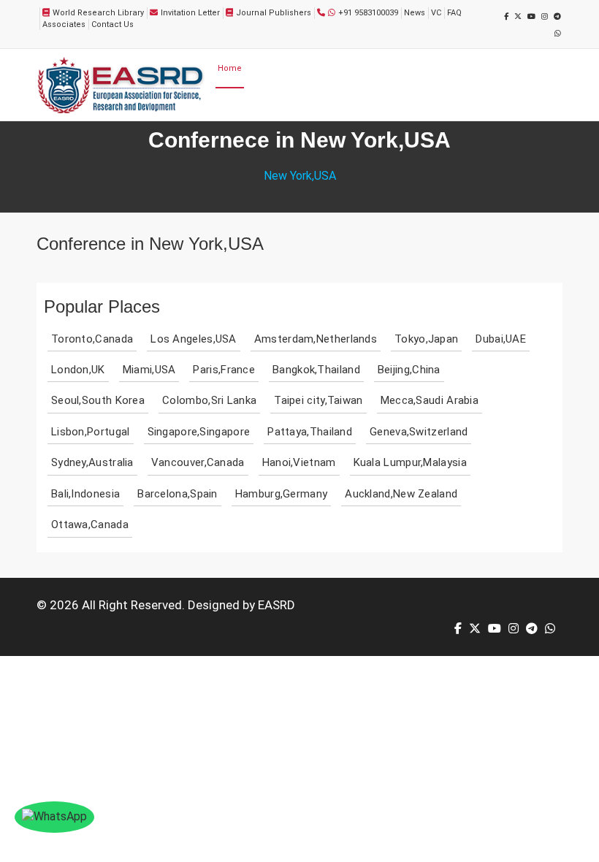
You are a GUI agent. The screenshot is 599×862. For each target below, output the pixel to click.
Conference (412, 68)
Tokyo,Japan (426, 339)
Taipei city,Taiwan (318, 400)
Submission (361, 68)
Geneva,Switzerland (419, 431)
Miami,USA (149, 369)
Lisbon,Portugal (90, 431)
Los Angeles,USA (193, 339)
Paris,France (224, 369)
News (414, 13)
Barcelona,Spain (177, 493)
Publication (463, 68)
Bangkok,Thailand (316, 369)
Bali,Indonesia (85, 493)
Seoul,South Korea (98, 400)
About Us (263, 68)
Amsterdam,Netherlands (315, 339)
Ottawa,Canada (90, 524)
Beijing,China (409, 369)
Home (230, 68)
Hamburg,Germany (281, 493)
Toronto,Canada (92, 339)
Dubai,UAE (501, 339)
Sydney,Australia (92, 462)
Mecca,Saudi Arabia (429, 400)
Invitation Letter (190, 13)
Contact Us (112, 24)
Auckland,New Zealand (401, 493)
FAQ (454, 13)
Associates (63, 24)
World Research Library (98, 13)
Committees (309, 68)
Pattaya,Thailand (309, 431)
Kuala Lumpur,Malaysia (410, 462)
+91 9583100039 (368, 13)
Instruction (295, 105)
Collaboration (244, 105)
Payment (507, 68)
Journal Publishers (273, 13)
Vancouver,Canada (198, 462)
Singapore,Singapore (199, 431)
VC (436, 13)
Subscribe (348, 105)
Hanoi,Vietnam (299, 462)
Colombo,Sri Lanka (209, 400)
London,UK (78, 369)
